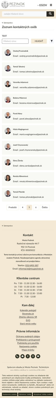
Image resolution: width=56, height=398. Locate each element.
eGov (43, 5)
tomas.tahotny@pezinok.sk (32, 72)
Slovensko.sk (28, 314)
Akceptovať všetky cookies (42, 394)
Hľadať (39, 41)
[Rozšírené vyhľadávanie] (51, 41)
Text (4, 36)
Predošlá (13, 207)
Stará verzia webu (28, 324)
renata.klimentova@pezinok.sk (33, 181)
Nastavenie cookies (10, 394)
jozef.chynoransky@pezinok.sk (33, 150)
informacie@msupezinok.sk (31, 269)
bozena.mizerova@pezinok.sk (33, 103)
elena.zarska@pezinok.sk (31, 166)
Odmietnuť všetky (25, 394)
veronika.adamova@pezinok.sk (33, 87)
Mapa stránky (28, 350)
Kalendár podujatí (28, 310)
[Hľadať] (50, 13)
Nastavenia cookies (28, 346)
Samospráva (8, 23)
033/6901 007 (31, 266)
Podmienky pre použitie (28, 343)
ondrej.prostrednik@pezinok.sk (34, 56)
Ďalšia (45, 207)
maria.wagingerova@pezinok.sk (34, 134)
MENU (51, 5)
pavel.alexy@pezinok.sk (30, 119)
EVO (28, 320)
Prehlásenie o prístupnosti (28, 340)
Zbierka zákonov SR (28, 317)
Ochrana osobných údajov (28, 336)
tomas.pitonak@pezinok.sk (32, 197)
